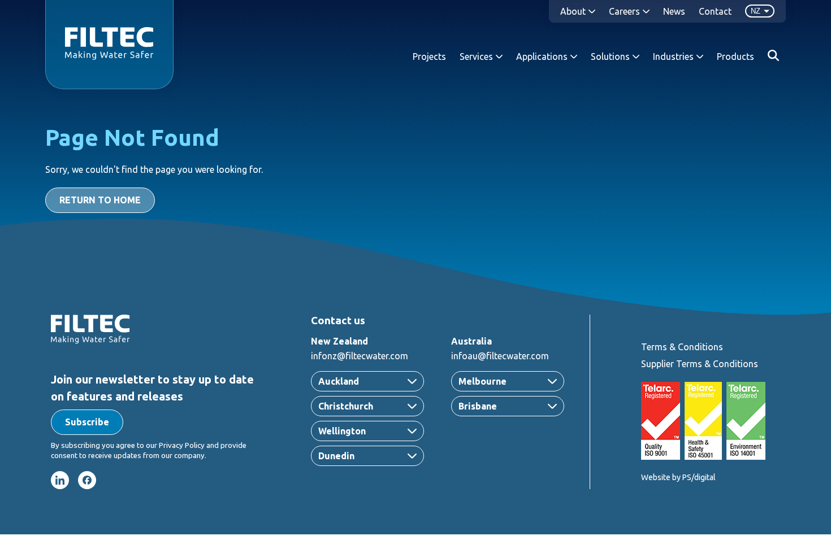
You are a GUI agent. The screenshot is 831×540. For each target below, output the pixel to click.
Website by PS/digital (678, 477)
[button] (87, 422)
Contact (715, 11)
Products (735, 56)
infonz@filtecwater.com (359, 356)
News (674, 11)
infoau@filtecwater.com (500, 356)
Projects (429, 56)
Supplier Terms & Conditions (699, 364)
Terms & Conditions (682, 347)
